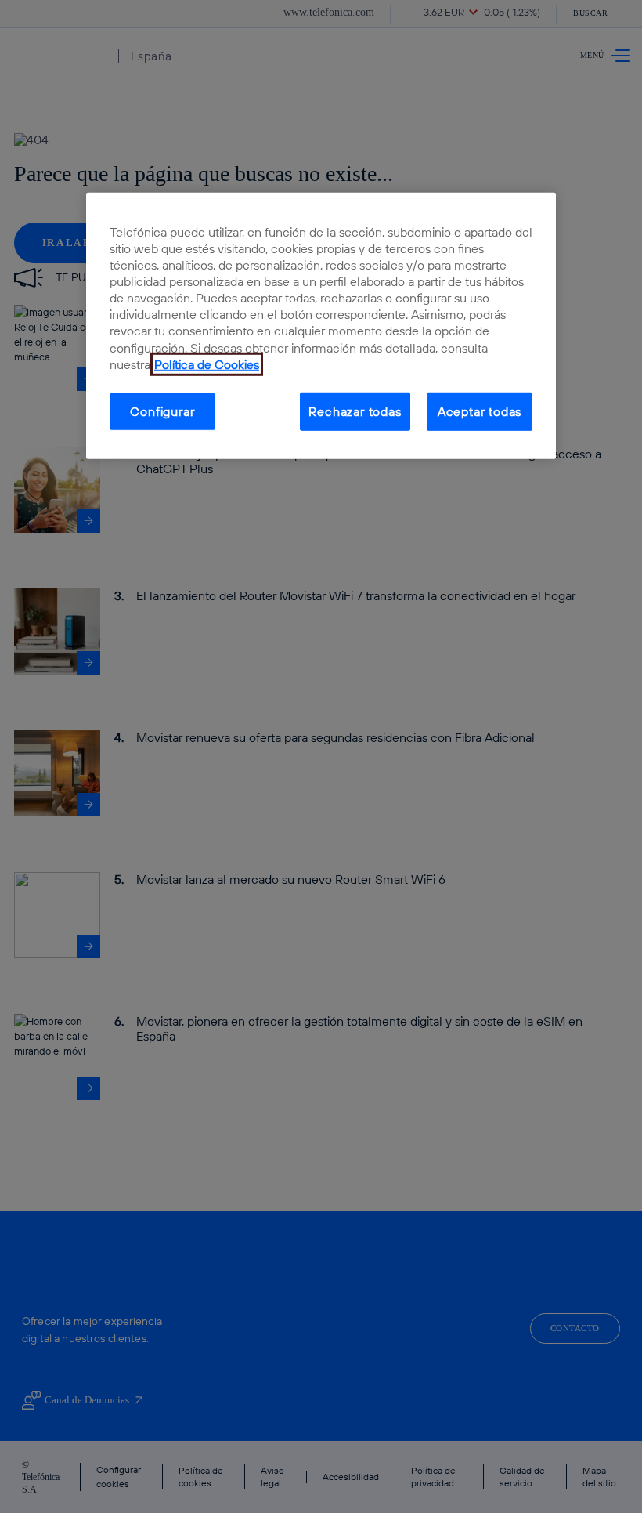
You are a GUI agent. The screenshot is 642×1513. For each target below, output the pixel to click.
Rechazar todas (354, 411)
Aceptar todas (480, 411)
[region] (321, 325)
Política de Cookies (206, 364)
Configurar (162, 411)
